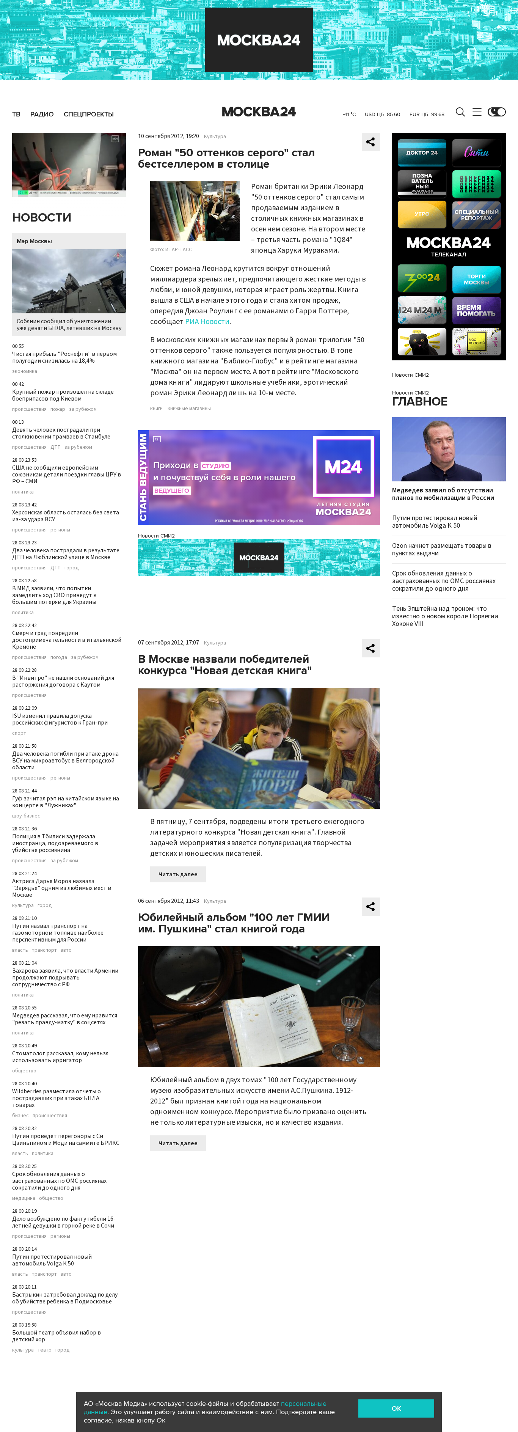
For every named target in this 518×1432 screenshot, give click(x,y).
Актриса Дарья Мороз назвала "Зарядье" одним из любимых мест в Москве (61, 888)
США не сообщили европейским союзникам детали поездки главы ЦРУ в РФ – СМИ (66, 475)
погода (58, 657)
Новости (41, 218)
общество (24, 1071)
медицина (23, 1198)
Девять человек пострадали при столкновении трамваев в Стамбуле (61, 433)
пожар (57, 409)
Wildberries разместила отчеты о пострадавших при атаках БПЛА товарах (56, 1098)
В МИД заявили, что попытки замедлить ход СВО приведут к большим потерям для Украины (54, 595)
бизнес (20, 1115)
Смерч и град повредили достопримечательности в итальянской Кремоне (66, 640)
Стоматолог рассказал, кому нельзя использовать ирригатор (60, 1056)
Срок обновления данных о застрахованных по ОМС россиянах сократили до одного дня (59, 1181)
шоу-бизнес (26, 816)
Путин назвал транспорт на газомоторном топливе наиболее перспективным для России (58, 933)
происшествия (29, 409)
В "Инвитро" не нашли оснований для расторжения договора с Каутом (63, 681)
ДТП (55, 447)
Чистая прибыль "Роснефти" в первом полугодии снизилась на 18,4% (64, 357)
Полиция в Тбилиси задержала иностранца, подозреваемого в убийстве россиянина (55, 843)
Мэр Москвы (34, 241)
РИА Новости (207, 321)
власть (20, 950)
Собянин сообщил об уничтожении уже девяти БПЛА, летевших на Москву (69, 324)
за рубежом (83, 409)
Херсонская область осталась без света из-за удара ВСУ (65, 515)
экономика (24, 371)
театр (45, 1350)
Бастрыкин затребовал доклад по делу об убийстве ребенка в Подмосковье (65, 1298)
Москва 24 (259, 112)
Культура (215, 136)
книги (156, 408)
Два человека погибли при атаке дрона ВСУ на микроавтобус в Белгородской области (65, 761)
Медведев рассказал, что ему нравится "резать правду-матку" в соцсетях (64, 1018)
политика (23, 492)
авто (66, 950)
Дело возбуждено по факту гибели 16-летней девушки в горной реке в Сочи (64, 1222)
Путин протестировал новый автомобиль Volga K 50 (52, 1260)
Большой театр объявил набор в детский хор (56, 1336)
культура (23, 905)
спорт (19, 733)
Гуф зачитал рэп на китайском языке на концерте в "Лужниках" (65, 802)
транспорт (44, 950)
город (71, 568)
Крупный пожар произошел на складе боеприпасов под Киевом (63, 395)
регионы (60, 530)
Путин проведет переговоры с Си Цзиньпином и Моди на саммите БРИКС (65, 1139)
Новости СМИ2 (156, 536)
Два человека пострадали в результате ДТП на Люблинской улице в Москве (65, 553)
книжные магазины (189, 408)
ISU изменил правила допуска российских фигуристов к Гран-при (60, 719)
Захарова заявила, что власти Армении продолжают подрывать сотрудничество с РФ (65, 978)
